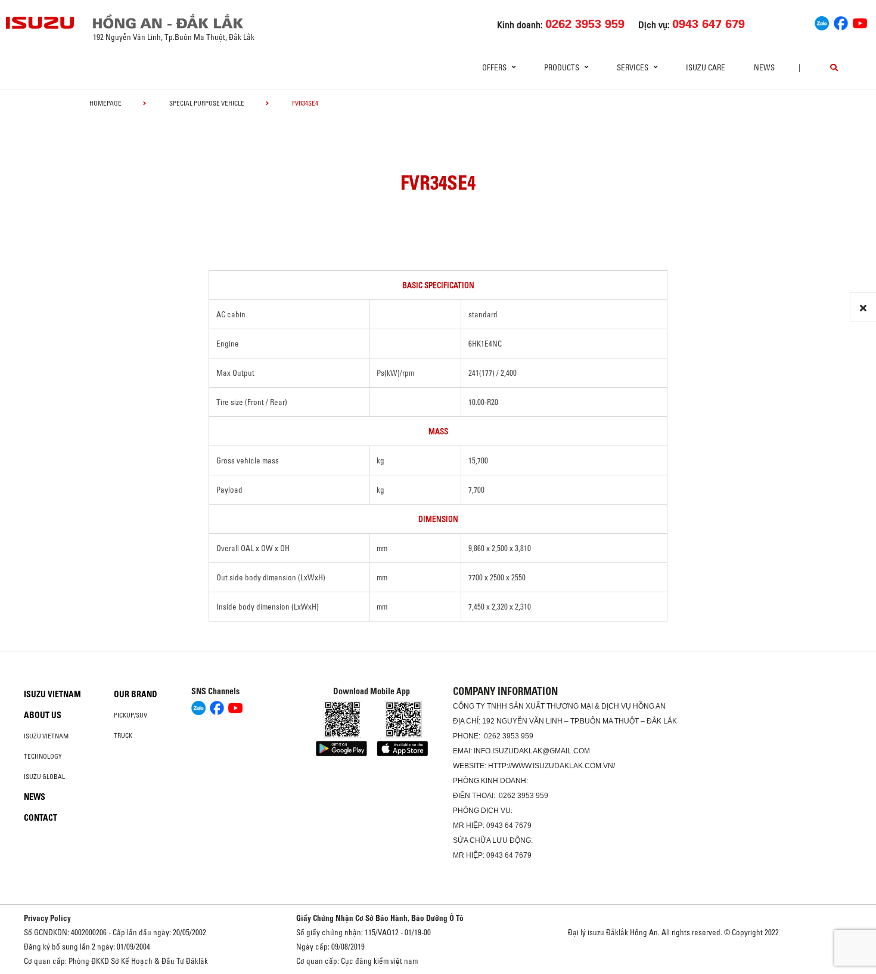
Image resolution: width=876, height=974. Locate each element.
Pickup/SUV (130, 715)
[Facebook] (841, 21)
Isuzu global (44, 776)
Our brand (135, 694)
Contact (40, 817)
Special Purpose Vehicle (206, 103)
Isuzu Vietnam (52, 694)
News (764, 67)
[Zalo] (822, 21)
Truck (123, 735)
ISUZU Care (705, 67)
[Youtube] (860, 21)
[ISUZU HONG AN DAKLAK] (40, 23)
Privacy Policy (47, 918)
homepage (105, 103)
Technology (43, 756)
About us (42, 715)
